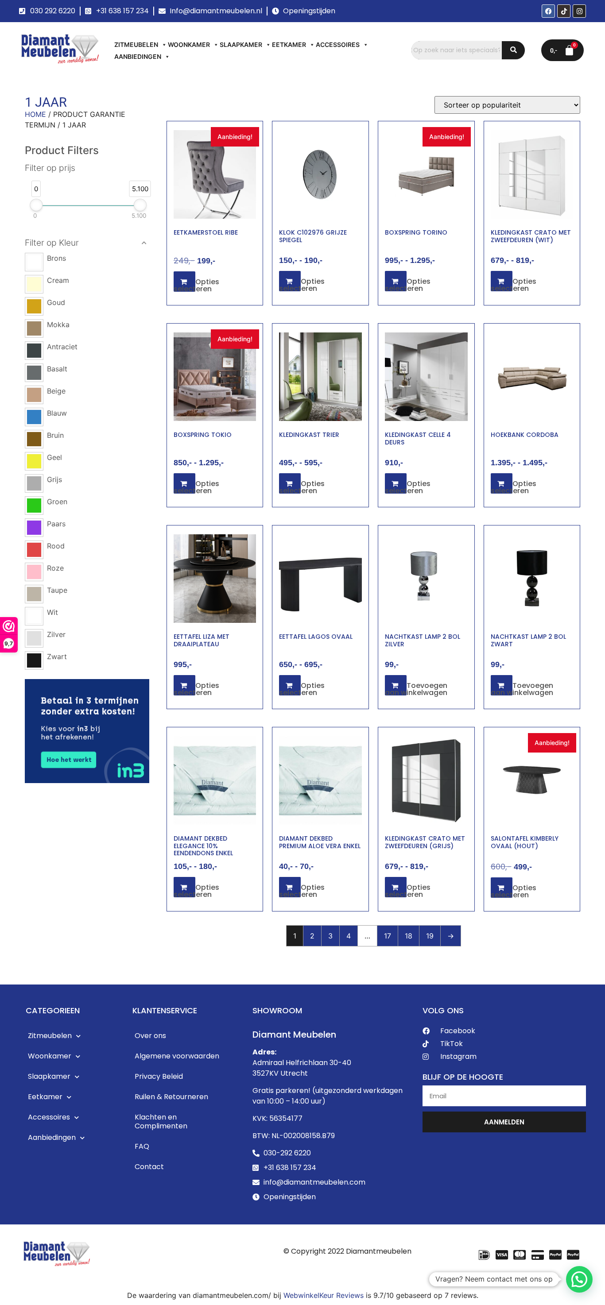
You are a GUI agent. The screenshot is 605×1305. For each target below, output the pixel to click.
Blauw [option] (57, 413)
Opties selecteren (196, 285)
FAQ (142, 1146)
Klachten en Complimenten (161, 1121)
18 (408, 935)
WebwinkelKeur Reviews (323, 1295)
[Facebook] (548, 11)
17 (387, 935)
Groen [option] (57, 501)
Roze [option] (55, 568)
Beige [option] (56, 390)
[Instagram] (579, 11)
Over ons (150, 1036)
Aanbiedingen (137, 56)
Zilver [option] (56, 634)
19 (430, 935)
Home (35, 114)
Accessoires (338, 44)
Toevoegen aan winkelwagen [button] (416, 689)
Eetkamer (289, 44)
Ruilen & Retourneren (171, 1097)
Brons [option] (56, 258)
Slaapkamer (241, 44)
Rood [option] (56, 545)
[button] (87, 243)
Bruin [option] (55, 435)
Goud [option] (56, 302)
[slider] (36, 205)
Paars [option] (56, 523)
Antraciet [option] (62, 346)
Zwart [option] (57, 656)
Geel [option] (54, 457)
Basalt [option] (57, 368)
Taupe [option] (57, 590)
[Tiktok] (563, 11)
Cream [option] (58, 280)
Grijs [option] (54, 479)
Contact (149, 1167)
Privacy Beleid (159, 1076)
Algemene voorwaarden (177, 1056)
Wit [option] (52, 612)
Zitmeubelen (136, 44)
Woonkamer (189, 44)
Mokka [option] (58, 324)
